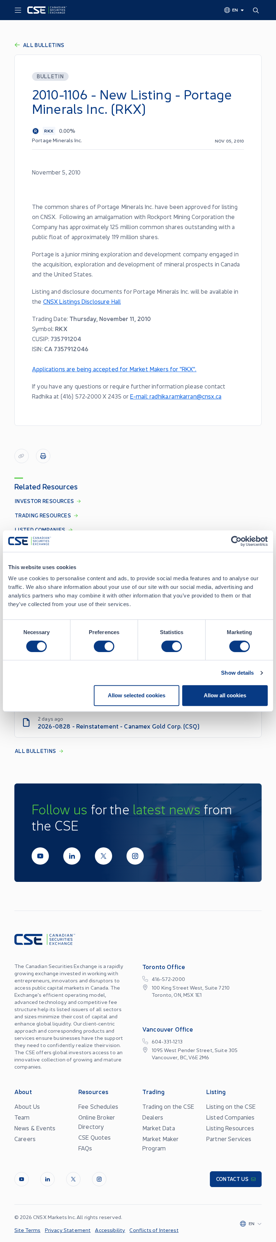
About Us (27, 1106)
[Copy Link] (21, 456)
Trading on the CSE (168, 1106)
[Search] (257, 10)
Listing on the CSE (231, 1106)
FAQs (85, 1148)
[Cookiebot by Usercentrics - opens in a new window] (236, 541)
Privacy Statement (68, 1229)
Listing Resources (230, 1128)
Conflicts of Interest (153, 1229)
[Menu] (18, 10)
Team (22, 1117)
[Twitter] (103, 856)
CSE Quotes (94, 1137)
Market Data (158, 1128)
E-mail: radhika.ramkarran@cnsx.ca (175, 396)
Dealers (152, 1117)
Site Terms (27, 1229)
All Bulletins (43, 44)
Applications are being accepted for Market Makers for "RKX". (114, 369)
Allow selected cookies (136, 695)
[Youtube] (40, 856)
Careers (25, 1139)
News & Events (34, 1128)
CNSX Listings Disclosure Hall (82, 301)
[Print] (43, 456)
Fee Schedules (98, 1106)
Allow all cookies (225, 695)
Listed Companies (230, 1117)
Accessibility (110, 1229)
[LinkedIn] (71, 856)
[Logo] (47, 10)
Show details (237, 673)
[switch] (104, 646)
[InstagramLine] (135, 856)
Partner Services (229, 1139)
